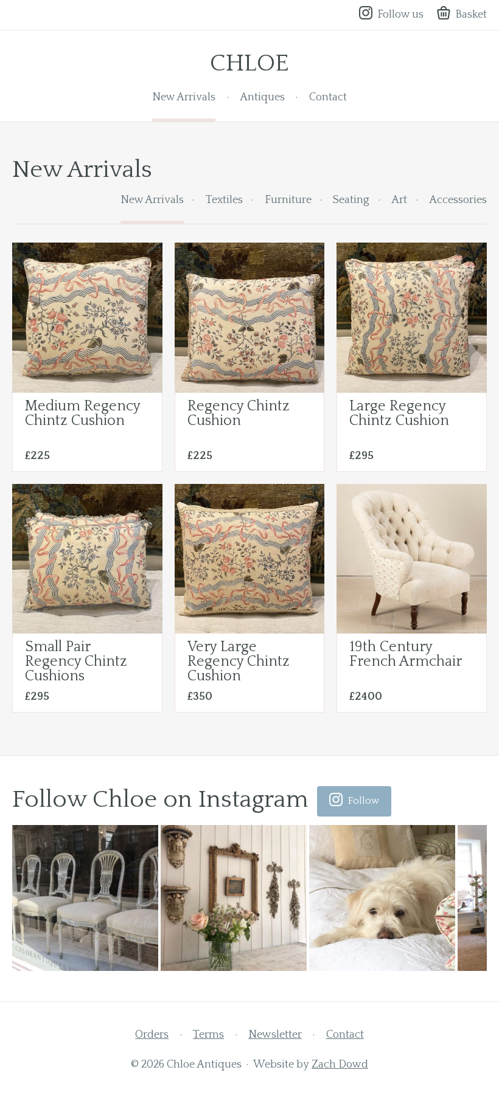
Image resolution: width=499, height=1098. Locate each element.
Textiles (224, 200)
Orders (152, 1035)
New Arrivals (183, 97)
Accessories (458, 200)
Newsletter (275, 1035)
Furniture (288, 200)
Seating (351, 200)
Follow (363, 800)
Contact (328, 97)
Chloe (249, 63)
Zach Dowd (340, 1064)
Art (399, 200)
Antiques (262, 97)
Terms (208, 1035)
